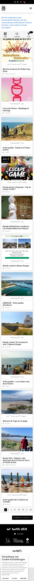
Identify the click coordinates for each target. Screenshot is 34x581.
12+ (19, 510)
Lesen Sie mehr (6, 574)
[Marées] (14, 2)
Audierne (20, 534)
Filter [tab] (28, 36)
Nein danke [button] (5, 578)
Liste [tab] (5, 36)
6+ (15, 510)
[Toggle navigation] (31, 8)
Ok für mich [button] (23, 578)
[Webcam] (18, 2)
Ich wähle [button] (14, 578)
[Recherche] (21, 2)
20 (23, 510)
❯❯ (30, 510)
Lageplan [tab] (17, 36)
